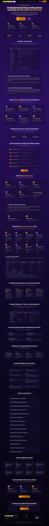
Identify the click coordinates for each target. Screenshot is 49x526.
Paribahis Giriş (16, 516)
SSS (31, 1)
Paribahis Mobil (16, 518)
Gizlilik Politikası (27, 516)
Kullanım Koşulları (27, 517)
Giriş (19, 1)
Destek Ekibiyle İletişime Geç (24, 496)
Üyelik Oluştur (29, 19)
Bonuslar (29, 1)
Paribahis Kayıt (16, 517)
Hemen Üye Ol (24, 170)
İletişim (34, 1)
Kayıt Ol (45, 1)
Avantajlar (22, 1)
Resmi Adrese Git (24, 508)
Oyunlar (26, 1)
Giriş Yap (40, 1)
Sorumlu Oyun (26, 518)
